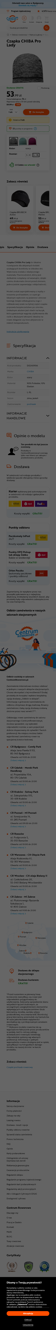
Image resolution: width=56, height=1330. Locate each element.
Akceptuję (28, 1313)
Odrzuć (28, 1319)
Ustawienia (28, 1325)
